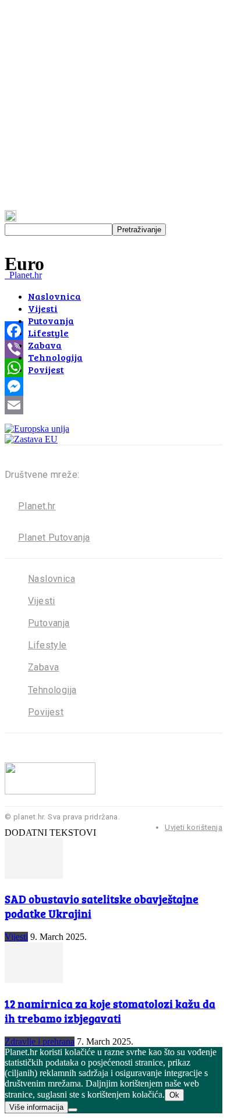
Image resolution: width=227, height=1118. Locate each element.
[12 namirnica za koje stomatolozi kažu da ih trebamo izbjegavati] (34, 980)
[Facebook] (113, 330)
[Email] (113, 405)
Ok (174, 1095)
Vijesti (43, 308)
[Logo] (6, 275)
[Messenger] (113, 386)
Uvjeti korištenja (193, 827)
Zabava (45, 345)
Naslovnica (54, 296)
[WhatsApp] (113, 368)
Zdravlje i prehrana (40, 1041)
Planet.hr (37, 506)
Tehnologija (55, 357)
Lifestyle (48, 332)
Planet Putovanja (54, 537)
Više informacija (36, 1107)
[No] (72, 1110)
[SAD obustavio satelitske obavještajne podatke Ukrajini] (34, 876)
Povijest (46, 369)
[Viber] (113, 349)
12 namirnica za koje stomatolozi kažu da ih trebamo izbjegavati (110, 1010)
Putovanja (51, 320)
